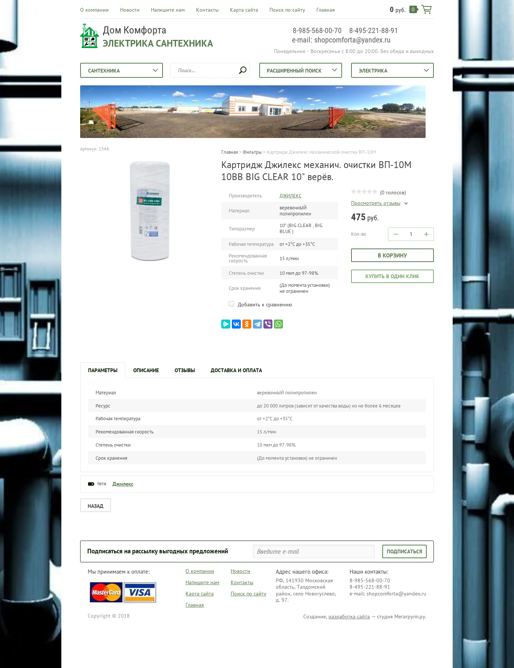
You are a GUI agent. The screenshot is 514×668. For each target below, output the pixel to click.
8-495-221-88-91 (373, 30)
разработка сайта (349, 616)
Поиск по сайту (287, 9)
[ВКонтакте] (236, 324)
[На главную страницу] (89, 37)
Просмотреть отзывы (375, 203)
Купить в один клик (392, 276)
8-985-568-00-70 (317, 30)
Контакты (207, 9)
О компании (94, 9)
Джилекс (123, 483)
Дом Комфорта (134, 30)
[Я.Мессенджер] (225, 324)
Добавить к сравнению (264, 304)
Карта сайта (244, 9)
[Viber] (267, 324)
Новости (130, 9)
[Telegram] (257, 324)
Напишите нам (168, 9)
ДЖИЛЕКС (290, 195)
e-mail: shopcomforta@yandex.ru (341, 39)
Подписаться (404, 551)
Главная (325, 9)
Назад (95, 506)
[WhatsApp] (278, 324)
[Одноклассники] (246, 324)
